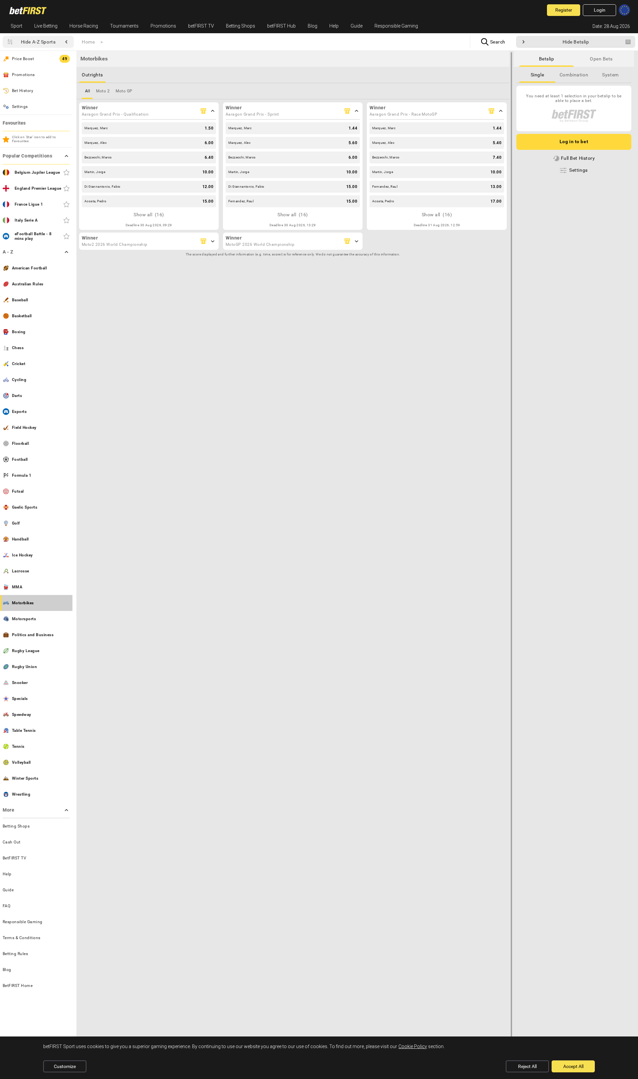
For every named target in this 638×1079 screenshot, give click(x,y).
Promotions (163, 26)
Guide (357, 26)
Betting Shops (240, 26)
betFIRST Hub (281, 26)
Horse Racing (83, 26)
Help (334, 26)
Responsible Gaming (396, 26)
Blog (312, 26)
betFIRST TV (201, 26)
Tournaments (124, 26)
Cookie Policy (412, 1046)
